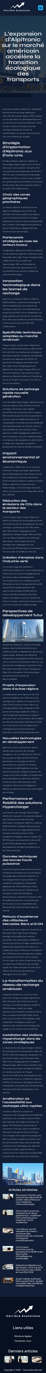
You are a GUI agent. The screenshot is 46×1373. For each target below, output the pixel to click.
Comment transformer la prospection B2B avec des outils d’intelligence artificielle (29, 1253)
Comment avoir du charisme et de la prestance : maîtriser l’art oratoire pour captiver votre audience (28, 1217)
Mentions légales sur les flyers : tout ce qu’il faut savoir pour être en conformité (29, 1268)
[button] (40, 7)
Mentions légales (23, 1336)
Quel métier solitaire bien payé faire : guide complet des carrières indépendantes (29, 1282)
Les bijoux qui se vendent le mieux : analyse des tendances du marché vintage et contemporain (29, 1235)
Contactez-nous (22, 1340)
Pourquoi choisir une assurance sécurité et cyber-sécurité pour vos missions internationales (29, 1200)
